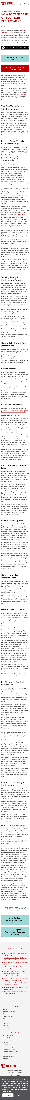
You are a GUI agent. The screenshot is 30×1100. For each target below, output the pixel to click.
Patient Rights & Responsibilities (11, 1037)
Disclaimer (5, 1044)
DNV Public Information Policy (10, 1051)
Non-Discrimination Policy (9, 1054)
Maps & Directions (7, 1023)
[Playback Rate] (28, 48)
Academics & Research (9, 1011)
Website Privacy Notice (9, 1049)
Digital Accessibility (8, 1047)
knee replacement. (19, 214)
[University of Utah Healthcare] (15, 1066)
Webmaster (6, 1058)
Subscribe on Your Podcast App (15, 68)
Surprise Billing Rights (8, 1056)
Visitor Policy (6, 1042)
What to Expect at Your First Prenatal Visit (16, 976)
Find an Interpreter (8, 1016)
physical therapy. (19, 219)
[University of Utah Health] (7, 3)
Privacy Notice (6, 1091)
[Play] (4, 48)
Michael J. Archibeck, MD (18, 37)
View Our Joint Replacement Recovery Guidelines (15, 932)
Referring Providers (8, 1027)
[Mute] (14, 48)
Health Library (17, 11)
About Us (5, 1009)
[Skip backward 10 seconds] (7, 48)
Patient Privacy (7, 1040)
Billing (4, 1014)
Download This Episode (15, 58)
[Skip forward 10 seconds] (10, 48)
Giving (4, 1020)
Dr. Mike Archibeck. (21, 94)
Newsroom (5, 1025)
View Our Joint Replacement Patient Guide (15, 920)
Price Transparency (8, 1035)
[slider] (21, 47)
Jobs (4, 1018)
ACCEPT (8, 1095)
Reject (18, 1095)
